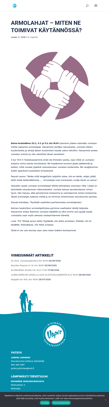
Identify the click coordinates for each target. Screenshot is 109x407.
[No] (105, 399)
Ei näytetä (33, 37)
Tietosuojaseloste (61, 403)
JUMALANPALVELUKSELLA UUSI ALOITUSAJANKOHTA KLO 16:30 (44, 275)
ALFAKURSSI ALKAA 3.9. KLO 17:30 (29, 270)
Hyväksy (45, 403)
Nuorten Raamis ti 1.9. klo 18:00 (27, 265)
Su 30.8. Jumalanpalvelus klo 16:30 (29, 260)
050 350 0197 (18, 364)
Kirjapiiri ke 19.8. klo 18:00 (24, 279)
